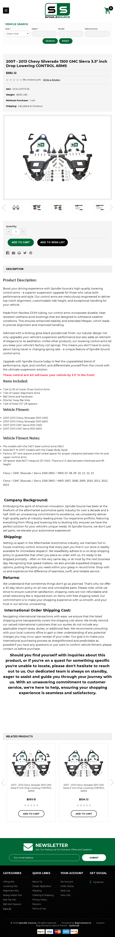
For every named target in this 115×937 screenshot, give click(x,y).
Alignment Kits (11, 890)
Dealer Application (41, 886)
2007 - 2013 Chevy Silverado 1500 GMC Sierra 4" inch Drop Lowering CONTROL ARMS (84, 788)
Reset (65, 41)
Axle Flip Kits (9, 899)
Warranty (37, 890)
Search (50, 41)
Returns (36, 904)
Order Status (67, 886)
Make (35, 29)
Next (111, 208)
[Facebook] (7, 253)
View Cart (65, 895)
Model (61, 29)
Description (14, 269)
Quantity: (11, 226)
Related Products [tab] (19, 736)
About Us (37, 881)
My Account (66, 881)
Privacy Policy (39, 899)
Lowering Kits (10, 886)
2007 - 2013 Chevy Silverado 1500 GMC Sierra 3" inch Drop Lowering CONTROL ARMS (31, 788)
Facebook (98, 882)
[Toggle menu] (6, 10)
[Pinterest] (30, 253)
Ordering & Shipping (42, 895)
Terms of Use (39, 908)
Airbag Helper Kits (12, 895)
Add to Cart (31, 813)
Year (8, 29)
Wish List (65, 890)
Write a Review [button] (51, 79)
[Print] (19, 253)
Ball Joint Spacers (12, 904)
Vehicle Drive (91, 29)
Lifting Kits (8, 881)
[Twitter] (25, 253)
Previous (4, 208)
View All (7, 908)
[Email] (13, 253)
